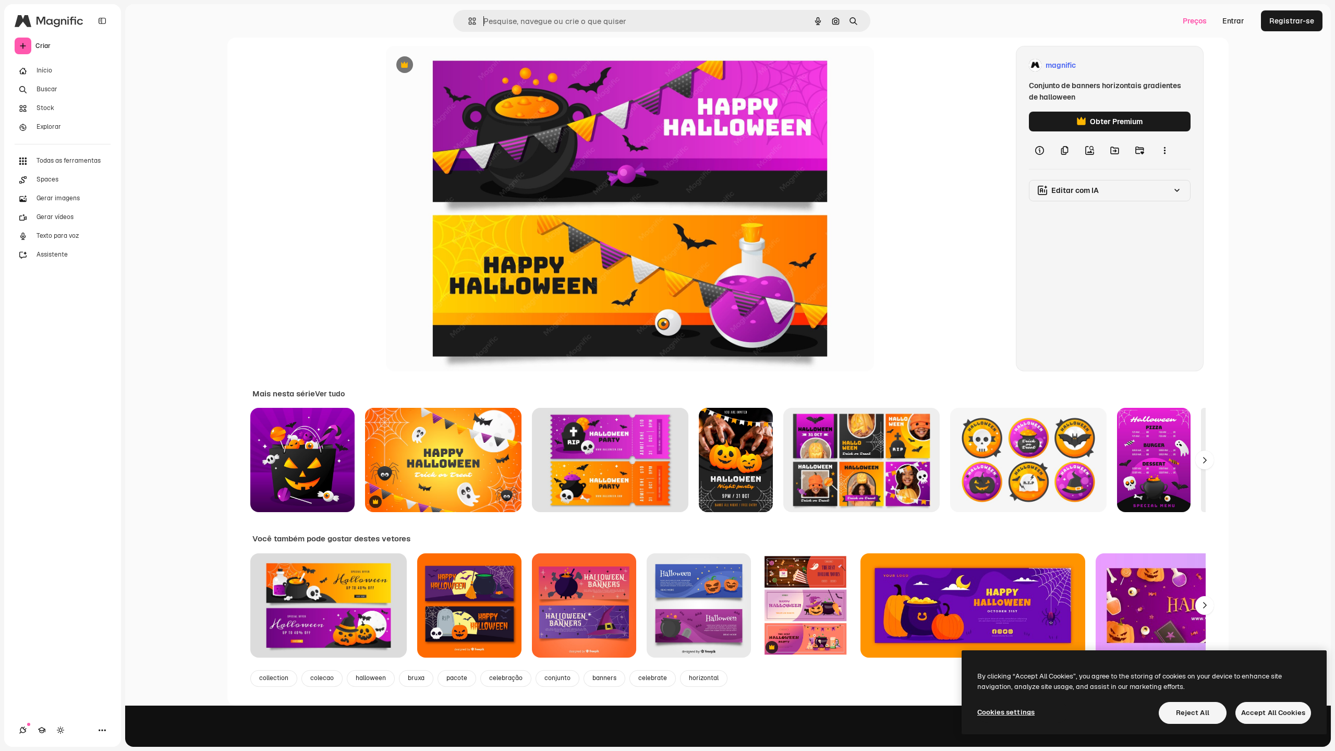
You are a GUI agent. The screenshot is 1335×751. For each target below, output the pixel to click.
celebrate (652, 678)
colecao (322, 678)
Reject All (1192, 712)
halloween (371, 678)
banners (604, 678)
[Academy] (41, 730)
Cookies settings (1006, 712)
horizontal (704, 678)
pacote (456, 678)
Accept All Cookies (1273, 712)
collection (273, 678)
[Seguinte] (1204, 460)
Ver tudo (330, 393)
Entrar (1233, 21)
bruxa (416, 678)
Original (452, 65)
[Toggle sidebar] (102, 21)
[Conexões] (23, 730)
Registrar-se (1291, 21)
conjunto (557, 678)
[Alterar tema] (60, 730)
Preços (1195, 21)
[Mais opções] (1164, 150)
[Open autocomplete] (468, 21)
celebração (506, 678)
